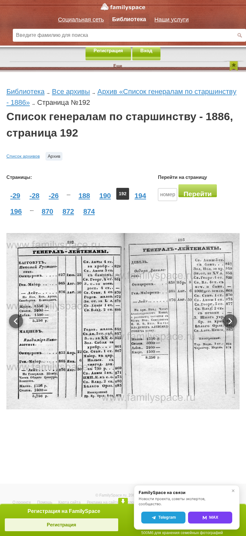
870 (47, 211)
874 (89, 211)
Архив (54, 156)
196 (16, 211)
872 (68, 211)
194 (140, 196)
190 (105, 196)
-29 (15, 196)
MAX (213, 517)
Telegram (167, 517)
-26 (54, 196)
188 (84, 196)
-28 (34, 196)
